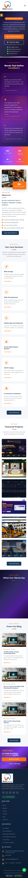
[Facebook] (3, 792)
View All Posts (14, 740)
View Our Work (14, 42)
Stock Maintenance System (9, 836)
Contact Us (5, 819)
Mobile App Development (9, 834)
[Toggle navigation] (25, 6)
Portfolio (5, 814)
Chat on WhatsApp (14, 763)
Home (4, 805)
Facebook (10, 875)
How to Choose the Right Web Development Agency (14, 687)
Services (5, 811)
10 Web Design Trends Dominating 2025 (11, 652)
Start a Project (15, 759)
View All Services (14, 412)
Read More (7, 662)
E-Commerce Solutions (8, 842)
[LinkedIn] (13, 792)
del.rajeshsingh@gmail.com (11, 859)
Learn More (7, 281)
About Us (5, 808)
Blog (4, 816)
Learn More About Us (10, 233)
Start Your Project (15, 36)
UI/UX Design (6, 839)
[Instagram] (10, 792)
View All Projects (14, 563)
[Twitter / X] (6, 792)
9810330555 (8, 855)
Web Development (7, 831)
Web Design (6, 828)
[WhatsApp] (17, 792)
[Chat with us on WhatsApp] (24, 870)
